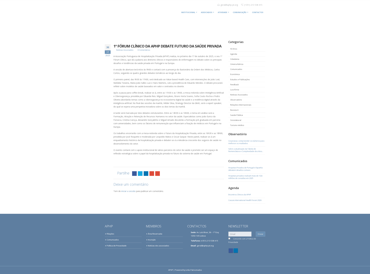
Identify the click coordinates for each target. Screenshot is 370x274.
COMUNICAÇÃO (239, 12)
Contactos (257, 12)
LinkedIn (146, 173)
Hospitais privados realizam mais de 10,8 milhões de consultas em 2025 (245, 177)
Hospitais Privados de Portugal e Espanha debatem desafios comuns (245, 169)
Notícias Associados (124, 50)
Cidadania (234, 59)
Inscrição (152, 239)
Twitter (140, 173)
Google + (151, 173)
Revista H (234, 110)
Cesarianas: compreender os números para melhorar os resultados (246, 142)
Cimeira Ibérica (236, 64)
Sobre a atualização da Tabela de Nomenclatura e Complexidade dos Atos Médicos (245, 150)
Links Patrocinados (194, 270)
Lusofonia (234, 89)
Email (157, 173)
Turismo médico (237, 125)
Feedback (234, 84)
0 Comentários (144, 50)
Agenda (233, 54)
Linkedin (236, 250)
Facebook (134, 173)
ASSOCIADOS (206, 12)
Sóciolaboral (235, 120)
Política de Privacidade (116, 245)
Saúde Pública (236, 115)
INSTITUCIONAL (188, 12)
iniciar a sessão (128, 191)
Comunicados (236, 69)
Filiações (110, 233)
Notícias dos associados (158, 245)
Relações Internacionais (240, 104)
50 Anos (233, 48)
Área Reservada (155, 233)
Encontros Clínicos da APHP (239, 195)
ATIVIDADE (222, 12)
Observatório (236, 99)
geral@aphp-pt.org (229, 4)
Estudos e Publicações (240, 79)
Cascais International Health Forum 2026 (244, 200)
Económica (235, 74)
